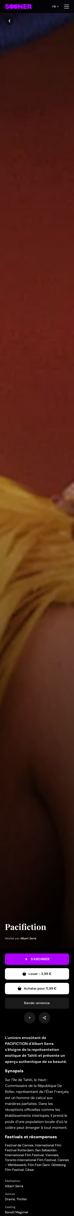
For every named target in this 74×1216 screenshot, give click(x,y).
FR (54, 6)
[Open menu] (66, 6)
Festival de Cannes (19, 1145)
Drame (10, 1199)
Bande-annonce (37, 1003)
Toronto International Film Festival (30, 1160)
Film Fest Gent (39, 1165)
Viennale (51, 1155)
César (29, 1170)
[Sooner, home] (18, 6)
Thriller (21, 1199)
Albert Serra (28, 938)
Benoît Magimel (16, 1212)
